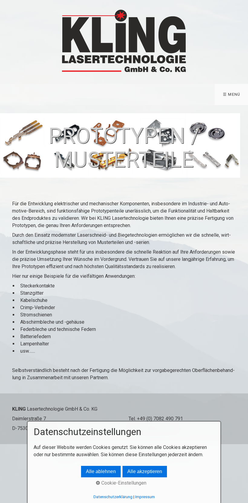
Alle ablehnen (101, 471)
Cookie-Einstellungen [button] (123, 483)
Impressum (145, 497)
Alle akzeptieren (144, 471)
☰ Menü (231, 94)
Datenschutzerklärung (112, 497)
